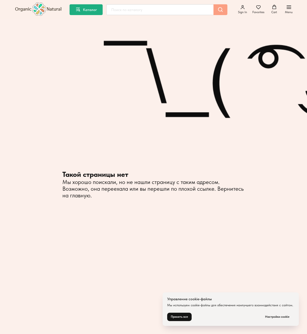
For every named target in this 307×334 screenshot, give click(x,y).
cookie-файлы (200, 305)
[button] (242, 9)
